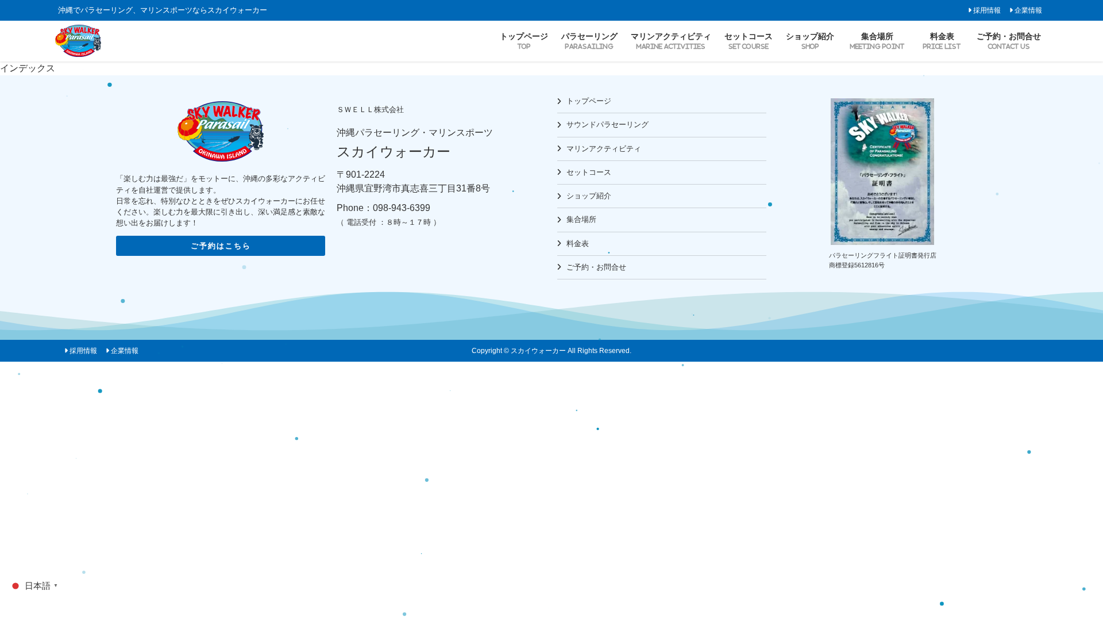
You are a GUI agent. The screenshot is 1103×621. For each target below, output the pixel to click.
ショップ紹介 (588, 195)
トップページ (588, 101)
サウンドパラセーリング (607, 124)
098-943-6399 (401, 208)
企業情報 (1028, 10)
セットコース (588, 172)
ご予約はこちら (221, 245)
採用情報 (987, 10)
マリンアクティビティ (603, 148)
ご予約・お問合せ (596, 267)
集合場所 (581, 219)
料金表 (577, 243)
